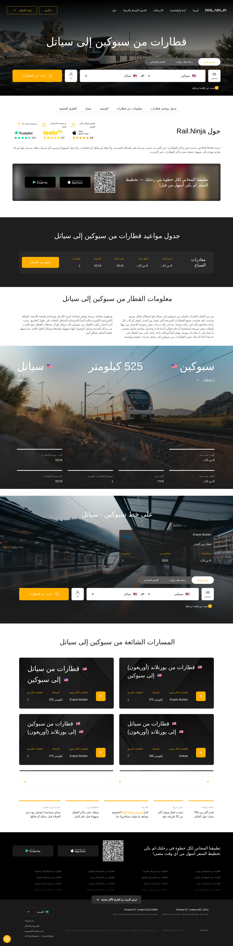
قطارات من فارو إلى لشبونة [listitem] (155, 883)
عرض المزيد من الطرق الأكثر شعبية (119, 899)
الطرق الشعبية (68, 108)
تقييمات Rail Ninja (132, 812)
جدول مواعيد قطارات (164, 108)
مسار (88, 108)
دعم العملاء (29, 921)
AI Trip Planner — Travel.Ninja (39, 936)
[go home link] (215, 10)
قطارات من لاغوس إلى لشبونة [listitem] (154, 877)
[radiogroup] (183, 62)
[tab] (163, 108)
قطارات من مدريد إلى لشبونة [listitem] (49, 877)
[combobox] (177, 76)
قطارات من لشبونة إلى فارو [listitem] (209, 883)
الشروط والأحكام (32, 926)
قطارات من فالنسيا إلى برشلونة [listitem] (47, 889)
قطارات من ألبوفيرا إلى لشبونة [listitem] (48, 871)
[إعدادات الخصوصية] (7, 939)
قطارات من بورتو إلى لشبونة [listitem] (155, 871)
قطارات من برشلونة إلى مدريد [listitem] (208, 889)
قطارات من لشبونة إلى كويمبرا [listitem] (101, 883)
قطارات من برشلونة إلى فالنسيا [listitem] (100, 889)
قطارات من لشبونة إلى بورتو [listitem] (208, 871)
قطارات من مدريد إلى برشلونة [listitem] (154, 889)
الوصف (104, 108)
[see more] (101, 696)
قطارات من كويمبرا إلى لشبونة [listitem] (48, 883)
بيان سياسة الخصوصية (34, 931)
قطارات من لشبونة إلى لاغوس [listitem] (208, 877)
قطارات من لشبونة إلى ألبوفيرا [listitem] (101, 871)
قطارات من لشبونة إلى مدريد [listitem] (102, 877)
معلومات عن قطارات (129, 108)
